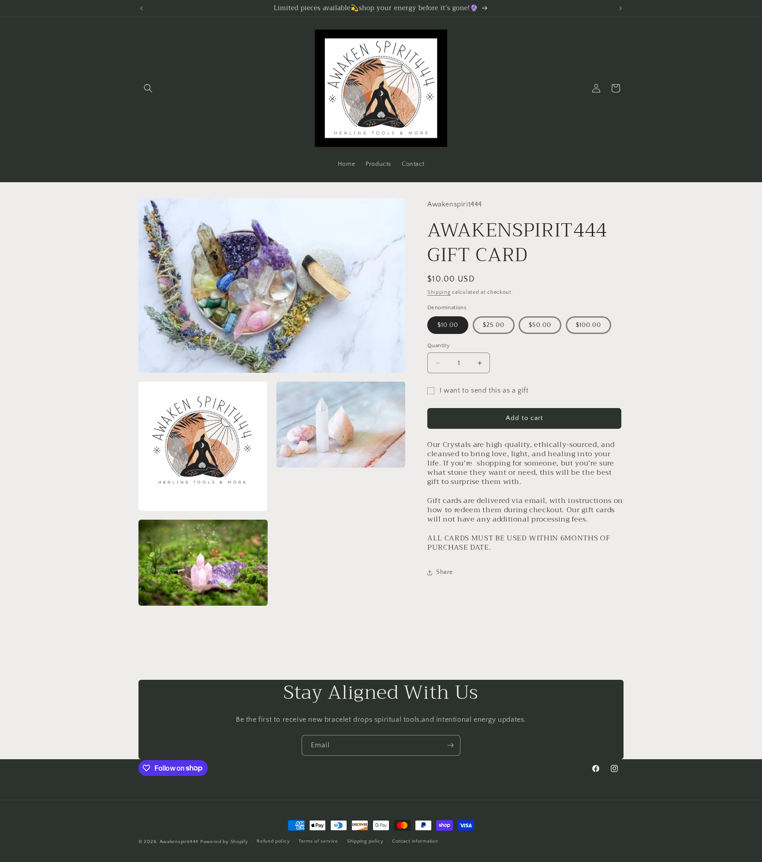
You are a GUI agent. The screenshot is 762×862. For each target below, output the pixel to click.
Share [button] (444, 572)
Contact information (415, 841)
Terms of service (318, 841)
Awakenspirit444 (179, 841)
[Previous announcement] (141, 8)
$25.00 (493, 325)
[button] (148, 88)
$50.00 (540, 325)
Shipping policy (365, 841)
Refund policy (273, 841)
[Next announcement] (620, 8)
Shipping (439, 292)
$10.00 (447, 325)
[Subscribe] (450, 745)
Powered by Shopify (224, 841)
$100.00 (588, 325)
